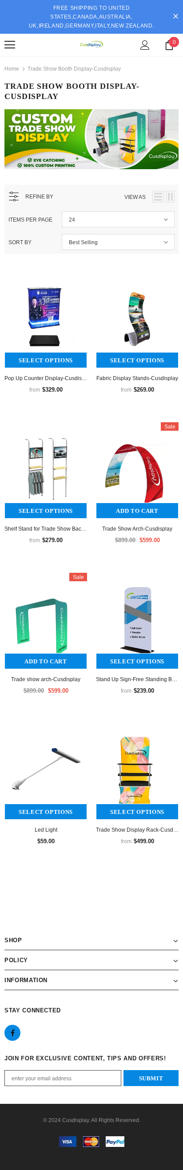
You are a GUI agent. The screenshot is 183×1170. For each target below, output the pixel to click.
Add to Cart (137, 511)
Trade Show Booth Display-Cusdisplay (74, 69)
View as (135, 197)
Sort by (20, 242)
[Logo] (91, 44)
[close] (175, 16)
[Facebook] (12, 1033)
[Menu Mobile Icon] (9, 45)
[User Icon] (145, 45)
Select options (46, 360)
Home (11, 69)
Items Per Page (30, 220)
